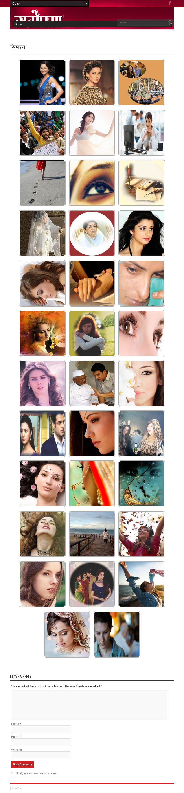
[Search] (170, 22)
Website (16, 749)
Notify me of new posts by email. (37, 773)
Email (15, 736)
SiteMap (17, 788)
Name (15, 723)
